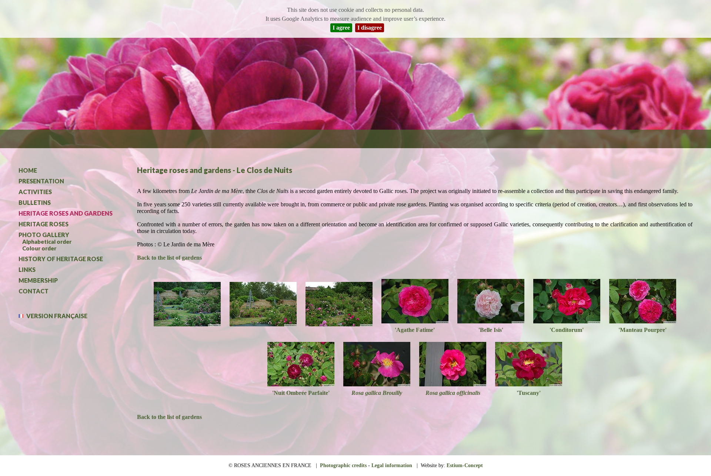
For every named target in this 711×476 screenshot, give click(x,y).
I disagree (369, 27)
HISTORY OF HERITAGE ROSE (61, 258)
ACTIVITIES (35, 191)
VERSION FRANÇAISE (53, 315)
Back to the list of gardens (169, 257)
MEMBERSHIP (38, 280)
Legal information (391, 465)
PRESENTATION (41, 180)
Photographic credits (343, 465)
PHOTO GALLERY (44, 234)
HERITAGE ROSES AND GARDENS (66, 213)
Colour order (39, 248)
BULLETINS (35, 202)
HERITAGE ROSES (44, 223)
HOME (28, 170)
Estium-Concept (465, 465)
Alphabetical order (46, 241)
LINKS (27, 269)
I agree (341, 27)
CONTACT (34, 290)
